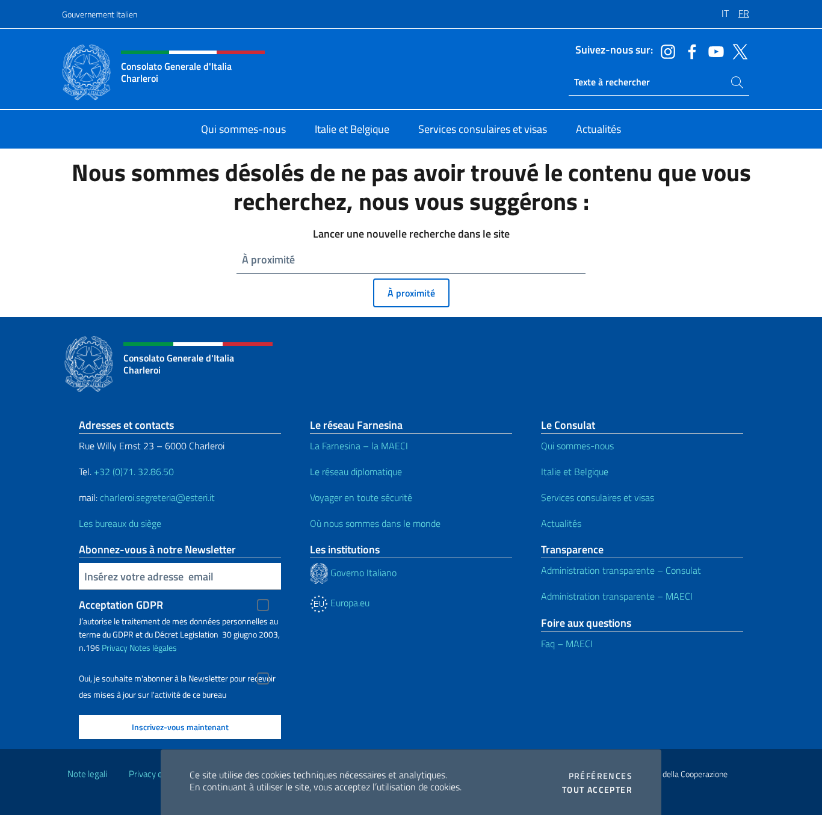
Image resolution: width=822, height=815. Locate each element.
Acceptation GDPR (121, 605)
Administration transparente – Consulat (621, 570)
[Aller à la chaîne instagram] (665, 50)
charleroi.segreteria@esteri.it (157, 497)
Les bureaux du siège (120, 523)
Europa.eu (348, 602)
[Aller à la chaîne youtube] (713, 50)
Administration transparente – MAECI (617, 596)
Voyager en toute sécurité (361, 497)
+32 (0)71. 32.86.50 (134, 471)
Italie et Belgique (574, 471)
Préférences (600, 776)
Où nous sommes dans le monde (375, 523)
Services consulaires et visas (597, 497)
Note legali (87, 774)
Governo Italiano (362, 572)
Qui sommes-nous (577, 445)
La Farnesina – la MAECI (359, 445)
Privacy (115, 647)
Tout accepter (597, 790)
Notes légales (153, 647)
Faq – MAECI (567, 643)
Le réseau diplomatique (356, 471)
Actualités (561, 523)
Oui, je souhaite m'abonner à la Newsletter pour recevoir (177, 678)
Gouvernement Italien (99, 14)
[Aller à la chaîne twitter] (737, 50)
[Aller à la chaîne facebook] (689, 50)
